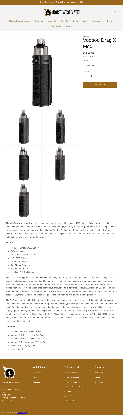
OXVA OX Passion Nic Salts (75, 387)
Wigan (97, 377)
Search (36, 377)
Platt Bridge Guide (71, 391)
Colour (85, 61)
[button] (8, 12)
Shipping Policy (39, 382)
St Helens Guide (70, 401)
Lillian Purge (22, 413)
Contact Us (37, 373)
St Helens (99, 382)
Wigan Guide (69, 396)
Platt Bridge (99, 373)
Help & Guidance (71, 373)
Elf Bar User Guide (71, 377)
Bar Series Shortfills (72, 382)
